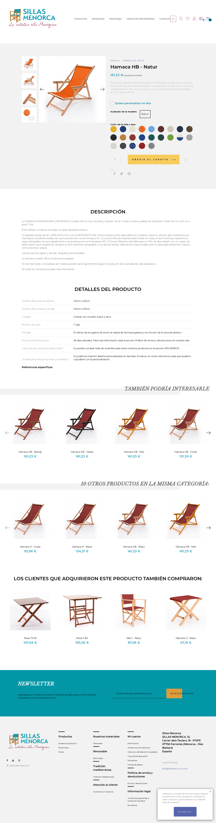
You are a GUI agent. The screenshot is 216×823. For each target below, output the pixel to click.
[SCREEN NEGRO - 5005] (123, 146)
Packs (61, 752)
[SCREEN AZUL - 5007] (132, 146)
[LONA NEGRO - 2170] (113, 137)
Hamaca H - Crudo (30, 546)
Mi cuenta (134, 736)
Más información (170, 802)
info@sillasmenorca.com (175, 768)
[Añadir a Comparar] (112, 170)
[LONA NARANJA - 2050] (142, 129)
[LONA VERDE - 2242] (151, 137)
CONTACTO (165, 19)
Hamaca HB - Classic (82, 451)
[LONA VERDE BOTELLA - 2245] (161, 137)
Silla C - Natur (134, 638)
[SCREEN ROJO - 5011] (142, 146)
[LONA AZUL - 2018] (123, 129)
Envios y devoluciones (137, 783)
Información (133, 743)
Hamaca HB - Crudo (186, 451)
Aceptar (185, 811)
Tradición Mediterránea (103, 777)
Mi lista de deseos (135, 764)
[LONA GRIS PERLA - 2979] (189, 137)
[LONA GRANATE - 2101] (161, 129)
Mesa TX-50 (30, 638)
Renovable (98, 758)
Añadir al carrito (151, 159)
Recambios (64, 747)
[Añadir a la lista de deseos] (185, 159)
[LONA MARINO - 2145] (180, 129)
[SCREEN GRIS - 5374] (151, 146)
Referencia (115, 60)
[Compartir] (115, 174)
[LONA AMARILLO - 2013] (113, 129)
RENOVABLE (115, 19)
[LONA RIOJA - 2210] (132, 137)
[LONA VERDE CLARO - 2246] (170, 137)
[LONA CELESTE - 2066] (151, 129)
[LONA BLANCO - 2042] (132, 129)
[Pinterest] (129, 174)
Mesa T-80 (82, 638)
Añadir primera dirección (139, 747)
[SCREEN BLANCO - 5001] (113, 146)
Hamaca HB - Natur (134, 546)
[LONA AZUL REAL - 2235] (142, 137)
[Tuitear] (121, 174)
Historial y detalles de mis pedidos (142, 752)
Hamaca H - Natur (82, 546)
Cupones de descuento (138, 756)
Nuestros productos (67, 743)
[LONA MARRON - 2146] (189, 129)
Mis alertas (132, 760)
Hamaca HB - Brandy (30, 451)
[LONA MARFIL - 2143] (170, 129)
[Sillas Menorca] (33, 18)
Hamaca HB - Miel (134, 451)
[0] (201, 19)
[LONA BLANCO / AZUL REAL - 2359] (180, 137)
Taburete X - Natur (186, 638)
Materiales (97, 743)
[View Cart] (207, 19)
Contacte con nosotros (103, 791)
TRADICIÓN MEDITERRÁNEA (141, 19)
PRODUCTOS (80, 19)
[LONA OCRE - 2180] (123, 137)
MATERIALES (98, 19)
